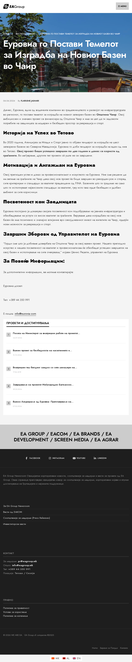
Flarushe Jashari (30, 100)
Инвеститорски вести (14, 524)
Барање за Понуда (109, 647)
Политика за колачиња (15, 616)
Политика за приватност (16, 608)
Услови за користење (15, 612)
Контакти (124, 647)
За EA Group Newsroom (16, 506)
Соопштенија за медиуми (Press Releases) (26, 518)
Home (6, 33)
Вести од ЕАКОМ (25, 33)
